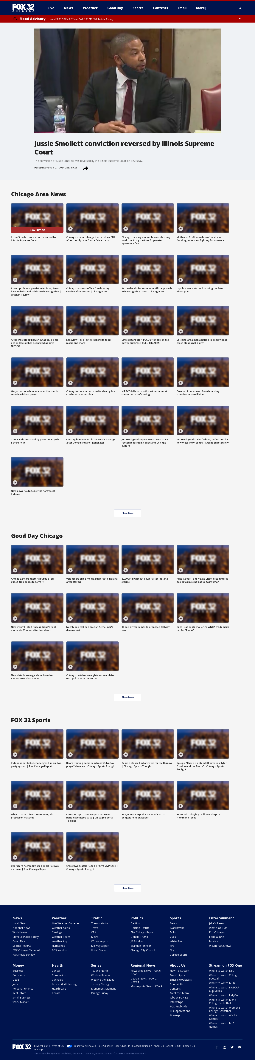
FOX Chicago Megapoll (26, 950)
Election (135, 923)
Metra (94, 936)
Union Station (99, 950)
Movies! (213, 941)
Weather (59, 918)
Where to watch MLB (222, 983)
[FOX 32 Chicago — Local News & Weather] (25, 8)
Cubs (173, 936)
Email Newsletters (181, 979)
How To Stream (179, 970)
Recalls (56, 993)
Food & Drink (217, 936)
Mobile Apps (177, 975)
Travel (95, 928)
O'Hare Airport (99, 941)
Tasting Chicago (101, 984)
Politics (136, 918)
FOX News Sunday (24, 954)
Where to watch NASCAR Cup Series (224, 989)
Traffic (96, 918)
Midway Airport (100, 945)
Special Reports (22, 945)
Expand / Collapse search (240, 8)
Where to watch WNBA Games (223, 1017)
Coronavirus (59, 975)
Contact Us (176, 984)
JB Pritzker (136, 941)
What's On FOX (218, 928)
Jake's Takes (216, 923)
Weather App (60, 941)
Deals (16, 979)
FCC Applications (180, 1011)
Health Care (59, 988)
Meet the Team (179, 993)
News (17, 918)
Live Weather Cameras (65, 923)
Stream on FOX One (225, 965)
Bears (173, 923)
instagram (225, 1047)
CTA (93, 932)
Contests (175, 988)
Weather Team (61, 936)
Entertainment (221, 918)
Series (96, 965)
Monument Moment (103, 988)
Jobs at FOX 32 (179, 997)
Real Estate (19, 993)
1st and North (99, 970)
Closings (57, 932)
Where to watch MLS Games (221, 1024)
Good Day (19, 941)
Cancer (56, 970)
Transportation (100, 923)
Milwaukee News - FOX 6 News (145, 972)
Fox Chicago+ (217, 932)
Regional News (143, 965)
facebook (217, 1047)
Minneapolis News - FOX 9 (146, 986)
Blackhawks (177, 928)
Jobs (15, 984)
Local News (20, 923)
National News (21, 928)
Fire (172, 945)
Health (57, 965)
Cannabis (57, 979)
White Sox (176, 941)
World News (20, 932)
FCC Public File (178, 1006)
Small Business (22, 997)
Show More (128, 513)
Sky (172, 950)
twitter (232, 1047)
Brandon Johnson (141, 945)
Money (18, 965)
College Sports (178, 954)
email (239, 1047)
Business (18, 970)
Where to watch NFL (221, 970)
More (200, 8)
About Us (177, 965)
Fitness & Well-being (64, 984)
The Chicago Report (142, 932)
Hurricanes (58, 945)
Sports (175, 918)
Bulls (173, 932)
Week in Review (100, 975)
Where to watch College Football (223, 976)
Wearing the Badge (102, 979)
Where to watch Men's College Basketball (222, 1001)
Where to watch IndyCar (223, 995)
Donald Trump (139, 936)
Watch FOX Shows (220, 945)
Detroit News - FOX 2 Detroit (143, 980)
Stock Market (21, 1002)
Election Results (140, 928)
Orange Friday (99, 993)
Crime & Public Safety (26, 936)
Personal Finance (23, 988)
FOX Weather (60, 950)
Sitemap (175, 1015)
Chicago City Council (142, 950)
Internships (176, 1002)
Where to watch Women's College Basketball (224, 1009)
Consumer (19, 975)
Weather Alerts (61, 928)
